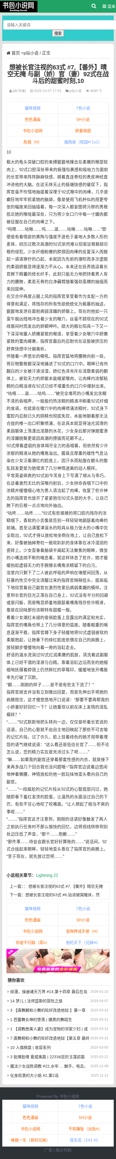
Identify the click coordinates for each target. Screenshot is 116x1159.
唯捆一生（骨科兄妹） (30, 1140)
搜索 (58, 33)
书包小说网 (33, 130)
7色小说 (83, 108)
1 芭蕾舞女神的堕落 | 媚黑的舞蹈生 (41, 1019)
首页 (16, 53)
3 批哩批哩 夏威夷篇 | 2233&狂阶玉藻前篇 (47, 1057)
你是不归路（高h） (33, 942)
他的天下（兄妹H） (83, 942)
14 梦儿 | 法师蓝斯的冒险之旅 (36, 1001)
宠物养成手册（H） (83, 931)
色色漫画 (33, 119)
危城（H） (32, 142)
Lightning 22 (47, 875)
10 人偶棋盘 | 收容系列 (30, 1047)
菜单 (110, 6)
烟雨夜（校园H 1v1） (83, 142)
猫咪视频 (33, 108)
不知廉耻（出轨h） (85, 1129)
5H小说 (83, 119)
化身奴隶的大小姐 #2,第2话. (35, 1075)
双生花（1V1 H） (85, 1140)
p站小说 (31, 53)
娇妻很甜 (83, 130)
